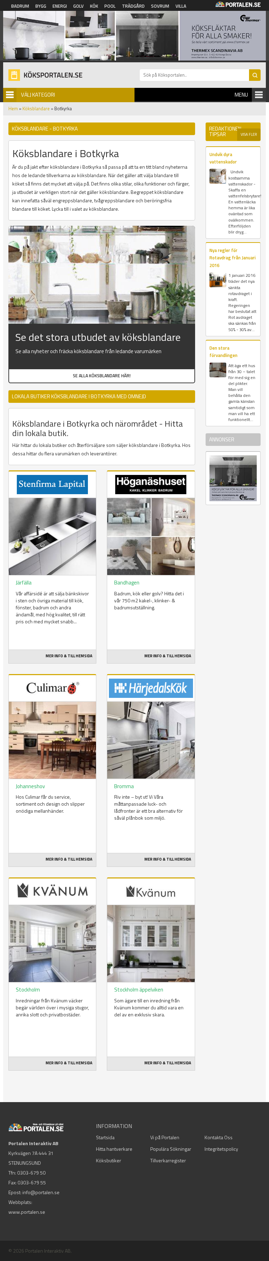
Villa (180, 5)
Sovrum (160, 5)
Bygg (40, 5)
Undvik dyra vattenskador (223, 158)
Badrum (20, 5)
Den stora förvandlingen (223, 351)
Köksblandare (36, 108)
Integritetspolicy (221, 1149)
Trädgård (133, 5)
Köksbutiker (108, 1160)
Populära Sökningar (170, 1149)
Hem (13, 108)
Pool (110, 5)
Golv (78, 5)
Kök (94, 5)
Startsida (105, 1137)
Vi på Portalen (164, 1137)
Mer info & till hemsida (69, 656)
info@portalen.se (41, 1192)
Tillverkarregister (168, 1160)
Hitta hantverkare (114, 1149)
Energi (60, 5)
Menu (241, 95)
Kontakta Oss (219, 1137)
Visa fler (249, 134)
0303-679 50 (31, 1172)
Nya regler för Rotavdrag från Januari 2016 (232, 258)
